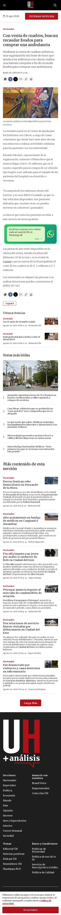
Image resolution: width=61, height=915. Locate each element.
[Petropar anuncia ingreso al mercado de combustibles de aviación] (51, 589)
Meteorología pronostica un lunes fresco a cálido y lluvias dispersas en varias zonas (30, 436)
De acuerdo (30, 910)
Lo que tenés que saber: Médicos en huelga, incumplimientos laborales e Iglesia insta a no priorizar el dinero (32, 424)
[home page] (30, 5)
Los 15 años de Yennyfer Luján (19, 321)
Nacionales (8, 29)
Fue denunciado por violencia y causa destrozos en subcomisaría (21, 668)
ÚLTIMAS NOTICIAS (41, 16)
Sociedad (7, 318)
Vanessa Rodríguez (37, 689)
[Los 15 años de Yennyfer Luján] (51, 321)
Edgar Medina (35, 578)
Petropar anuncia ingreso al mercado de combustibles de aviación (22, 593)
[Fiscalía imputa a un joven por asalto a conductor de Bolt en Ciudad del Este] (51, 553)
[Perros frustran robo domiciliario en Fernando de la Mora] (51, 480)
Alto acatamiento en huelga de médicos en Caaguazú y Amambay (21, 521)
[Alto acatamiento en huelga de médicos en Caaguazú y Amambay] (51, 516)
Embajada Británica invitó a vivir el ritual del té (21, 338)
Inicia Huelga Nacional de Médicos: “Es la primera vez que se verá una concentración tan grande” (30, 449)
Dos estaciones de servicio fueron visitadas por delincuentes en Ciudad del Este (21, 628)
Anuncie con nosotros (40, 777)
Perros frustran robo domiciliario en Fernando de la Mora (20, 484)
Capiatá (7, 261)
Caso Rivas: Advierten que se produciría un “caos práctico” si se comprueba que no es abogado (30, 411)
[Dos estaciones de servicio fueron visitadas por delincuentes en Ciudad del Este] (51, 622)
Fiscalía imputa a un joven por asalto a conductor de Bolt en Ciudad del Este (20, 557)
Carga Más (30, 703)
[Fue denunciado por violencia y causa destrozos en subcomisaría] (51, 664)
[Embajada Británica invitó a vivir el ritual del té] (51, 336)
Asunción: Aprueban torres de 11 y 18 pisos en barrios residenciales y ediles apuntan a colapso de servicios (31, 397)
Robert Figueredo (36, 542)
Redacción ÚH (35, 325)
